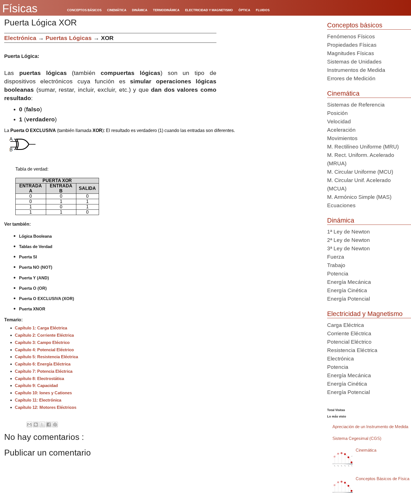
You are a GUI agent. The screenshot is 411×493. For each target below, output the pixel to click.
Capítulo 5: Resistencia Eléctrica (46, 356)
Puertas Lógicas (69, 38)
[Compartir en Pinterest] (55, 424)
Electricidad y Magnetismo (365, 313)
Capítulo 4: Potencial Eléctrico (44, 349)
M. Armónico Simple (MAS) (359, 197)
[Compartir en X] (42, 424)
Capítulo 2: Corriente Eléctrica (44, 335)
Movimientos (342, 138)
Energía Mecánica (349, 282)
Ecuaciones (341, 205)
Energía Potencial (348, 299)
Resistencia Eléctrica (352, 350)
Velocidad (339, 121)
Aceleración (341, 130)
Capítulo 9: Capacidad (36, 385)
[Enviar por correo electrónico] (29, 424)
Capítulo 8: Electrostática (39, 378)
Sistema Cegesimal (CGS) (356, 438)
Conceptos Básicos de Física (382, 478)
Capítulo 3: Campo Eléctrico (42, 342)
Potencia (337, 274)
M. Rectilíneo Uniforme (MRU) (363, 147)
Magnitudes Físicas (350, 53)
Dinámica (340, 220)
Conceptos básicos (354, 25)
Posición (337, 113)
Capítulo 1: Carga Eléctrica (41, 327)
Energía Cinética (347, 290)
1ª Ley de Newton (348, 232)
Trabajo (336, 265)
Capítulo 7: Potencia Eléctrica (43, 371)
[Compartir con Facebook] (48, 424)
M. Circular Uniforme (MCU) (360, 172)
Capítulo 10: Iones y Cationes (43, 392)
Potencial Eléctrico (349, 342)
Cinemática (343, 93)
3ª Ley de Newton (348, 248)
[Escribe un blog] (36, 424)
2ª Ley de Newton (348, 240)
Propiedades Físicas (352, 45)
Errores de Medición (351, 78)
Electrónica (20, 38)
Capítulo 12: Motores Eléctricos (45, 407)
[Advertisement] (270, 72)
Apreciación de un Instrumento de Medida (370, 426)
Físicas (19, 8)
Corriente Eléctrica (349, 333)
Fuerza (335, 257)
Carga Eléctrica (345, 325)
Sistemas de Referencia (356, 105)
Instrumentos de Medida (356, 70)
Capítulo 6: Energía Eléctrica (42, 364)
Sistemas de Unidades (354, 62)
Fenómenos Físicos (351, 36)
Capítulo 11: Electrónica (38, 400)
